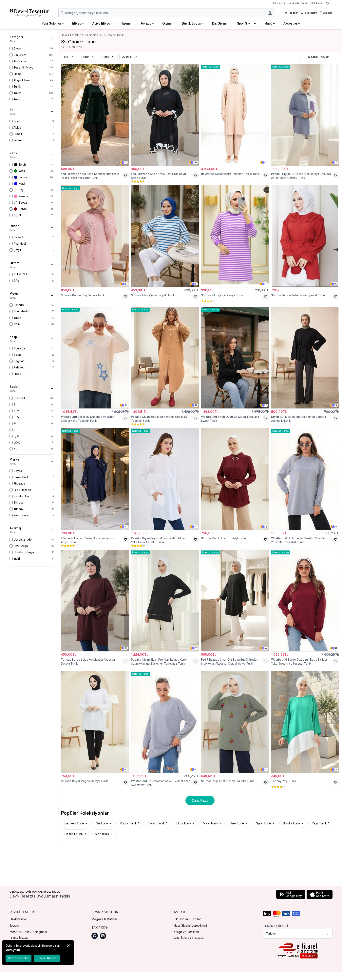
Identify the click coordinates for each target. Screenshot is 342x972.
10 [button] (195, 162)
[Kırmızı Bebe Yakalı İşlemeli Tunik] (305, 236)
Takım (125, 23)
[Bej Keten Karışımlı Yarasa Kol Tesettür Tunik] (165, 357)
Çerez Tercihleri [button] (18, 958)
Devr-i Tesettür (71, 35)
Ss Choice (91, 35)
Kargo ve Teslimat (186, 932)
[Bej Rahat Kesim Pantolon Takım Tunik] (235, 115)
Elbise (76, 23)
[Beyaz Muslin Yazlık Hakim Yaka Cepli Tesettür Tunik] (165, 479)
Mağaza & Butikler (104, 919)
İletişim (14, 925)
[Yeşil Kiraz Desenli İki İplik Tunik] (235, 722)
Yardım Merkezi (298, 3)
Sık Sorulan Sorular (187, 919)
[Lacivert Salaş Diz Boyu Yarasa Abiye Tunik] (95, 479)
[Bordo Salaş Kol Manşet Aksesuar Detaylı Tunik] (95, 600)
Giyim (166, 23)
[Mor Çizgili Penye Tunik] (235, 236)
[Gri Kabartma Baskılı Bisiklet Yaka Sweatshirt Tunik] (165, 722)
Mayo (268, 23)
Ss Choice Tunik (113, 35)
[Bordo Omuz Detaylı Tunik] (235, 479)
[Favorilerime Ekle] (125, 175)
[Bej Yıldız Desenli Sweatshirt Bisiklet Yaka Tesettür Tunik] (95, 357)
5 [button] (126, 283)
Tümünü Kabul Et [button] (47, 958)
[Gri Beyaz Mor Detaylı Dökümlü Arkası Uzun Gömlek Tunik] (305, 115)
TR (330, 3)
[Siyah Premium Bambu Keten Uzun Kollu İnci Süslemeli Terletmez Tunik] (165, 600)
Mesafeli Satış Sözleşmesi (28, 932)
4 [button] (126, 526)
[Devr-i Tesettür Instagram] (103, 936)
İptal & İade (316, 3)
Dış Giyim (219, 23)
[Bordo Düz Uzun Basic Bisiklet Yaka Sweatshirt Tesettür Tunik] (305, 600)
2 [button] (266, 162)
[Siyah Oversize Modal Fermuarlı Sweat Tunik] (235, 357)
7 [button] (266, 283)
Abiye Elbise (101, 23)
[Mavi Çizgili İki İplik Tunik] (165, 236)
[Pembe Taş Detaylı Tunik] (95, 236)
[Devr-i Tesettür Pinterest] (94, 936)
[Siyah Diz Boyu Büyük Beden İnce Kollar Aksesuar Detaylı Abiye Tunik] (235, 600)
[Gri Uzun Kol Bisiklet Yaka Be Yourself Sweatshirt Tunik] (305, 479)
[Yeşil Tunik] (305, 722)
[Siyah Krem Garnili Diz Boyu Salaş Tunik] (165, 115)
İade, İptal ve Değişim (188, 938)
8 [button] (196, 405)
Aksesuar (290, 23)
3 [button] (126, 162)
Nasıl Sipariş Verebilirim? (190, 925)
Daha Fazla (200, 800)
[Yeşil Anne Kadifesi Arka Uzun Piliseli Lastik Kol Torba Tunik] (95, 115)
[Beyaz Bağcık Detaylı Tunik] (95, 722)
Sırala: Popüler (320, 56)
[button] (271, 13)
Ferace (146, 23)
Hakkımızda (279, 3)
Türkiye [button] (271, 933)
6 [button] (336, 283)
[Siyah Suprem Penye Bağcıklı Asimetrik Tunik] (305, 357)
